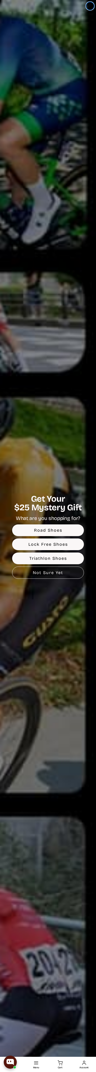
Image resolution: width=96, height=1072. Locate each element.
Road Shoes (48, 530)
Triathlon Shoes (48, 558)
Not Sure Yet (48, 572)
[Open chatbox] (10, 1062)
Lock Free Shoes (48, 544)
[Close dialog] (90, 6)
